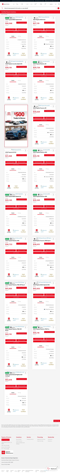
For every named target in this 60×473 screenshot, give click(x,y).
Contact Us (6, 439)
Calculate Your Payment (10, 29)
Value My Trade (40, 441)
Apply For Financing (41, 439)
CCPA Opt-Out (37, 471)
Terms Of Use (11, 471)
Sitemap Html (19, 471)
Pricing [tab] (19, 36)
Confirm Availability (16, 31)
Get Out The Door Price (22, 22)
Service (29, 437)
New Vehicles (18, 439)
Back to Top (56, 421)
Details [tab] (12, 36)
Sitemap (16, 470)
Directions (50, 441)
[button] (12, 18)
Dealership (51, 437)
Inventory (18, 437)
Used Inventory (19, 441)
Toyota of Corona (2, 471)
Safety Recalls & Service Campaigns (29, 471)
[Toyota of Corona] (6, 4)
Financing (40, 437)
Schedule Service (30, 439)
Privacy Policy (7, 471)
